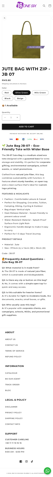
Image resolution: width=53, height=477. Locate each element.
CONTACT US (11, 345)
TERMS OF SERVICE (14, 351)
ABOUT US (10, 339)
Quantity (6, 112)
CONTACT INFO (12, 424)
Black (8, 98)
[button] (3, 6)
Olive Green (21, 92)
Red (7, 92)
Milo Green (40, 92)
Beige (20, 98)
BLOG (8, 390)
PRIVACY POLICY (13, 412)
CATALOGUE (11, 373)
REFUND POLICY (13, 356)
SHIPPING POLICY (14, 418)
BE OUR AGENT (12, 379)
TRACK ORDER (12, 384)
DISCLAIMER (11, 407)
